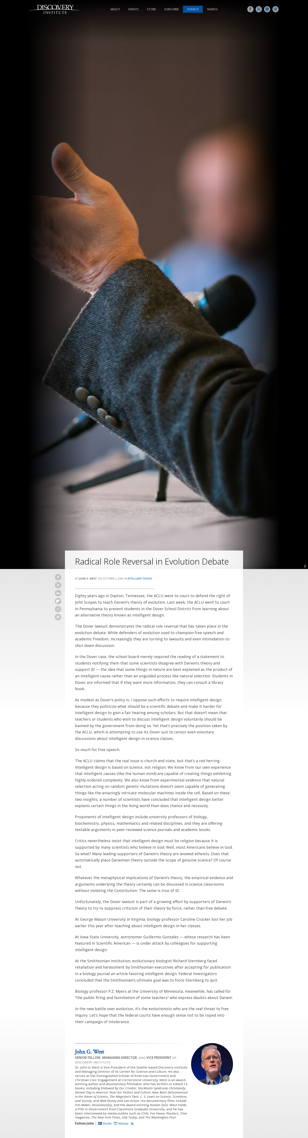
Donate (193, 9)
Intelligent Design (140, 578)
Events (133, 9)
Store (151, 9)
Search (212, 9)
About (115, 9)
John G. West (89, 1051)
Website (123, 1123)
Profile (107, 1123)
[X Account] (132, 1123)
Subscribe (171, 9)
